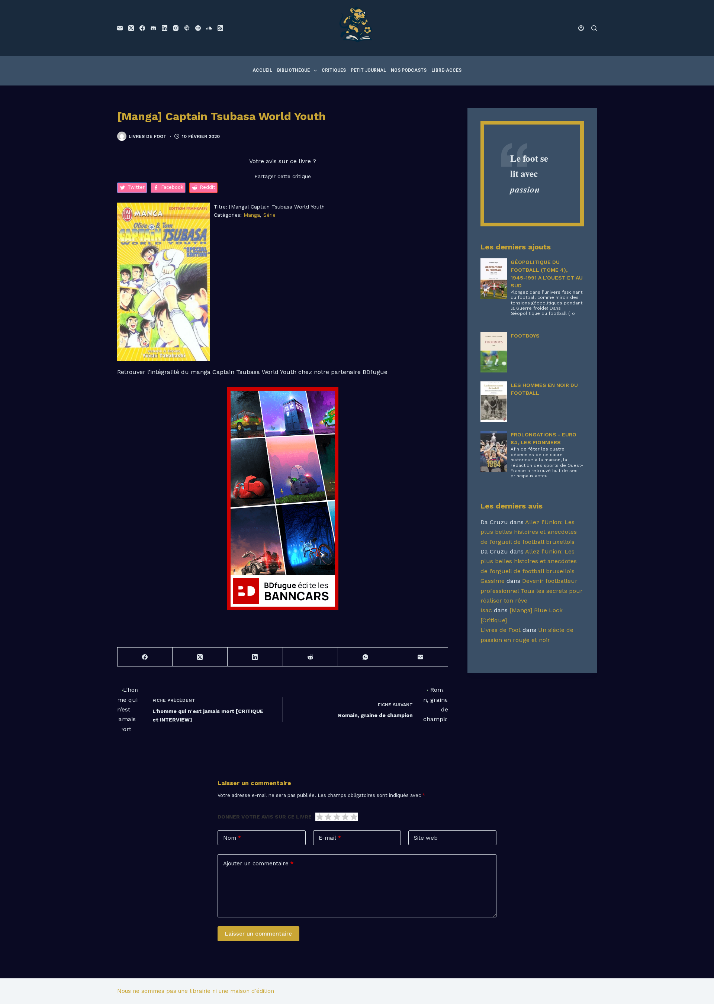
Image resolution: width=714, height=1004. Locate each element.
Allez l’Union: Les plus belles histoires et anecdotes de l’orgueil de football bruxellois (528, 532)
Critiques (334, 70)
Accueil (262, 70)
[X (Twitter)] (131, 28)
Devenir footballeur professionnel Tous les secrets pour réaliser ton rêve (531, 590)
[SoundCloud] (209, 28)
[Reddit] (310, 657)
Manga (252, 215)
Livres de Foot (500, 629)
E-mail (330, 837)
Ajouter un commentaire (258, 863)
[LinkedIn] (164, 28)
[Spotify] (198, 28)
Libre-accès (446, 70)
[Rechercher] (594, 28)
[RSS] (220, 28)
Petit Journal (368, 70)
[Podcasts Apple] (187, 28)
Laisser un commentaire (258, 933)
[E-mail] (120, 28)
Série (269, 215)
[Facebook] (142, 28)
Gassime (492, 580)
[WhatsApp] (365, 657)
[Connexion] (581, 28)
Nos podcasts (409, 70)
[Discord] (153, 28)
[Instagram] (175, 28)
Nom (232, 837)
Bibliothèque (293, 70)
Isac (486, 610)
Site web (426, 837)
